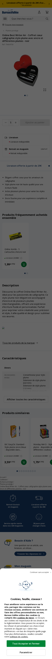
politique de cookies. (19, 636)
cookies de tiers (25, 617)
